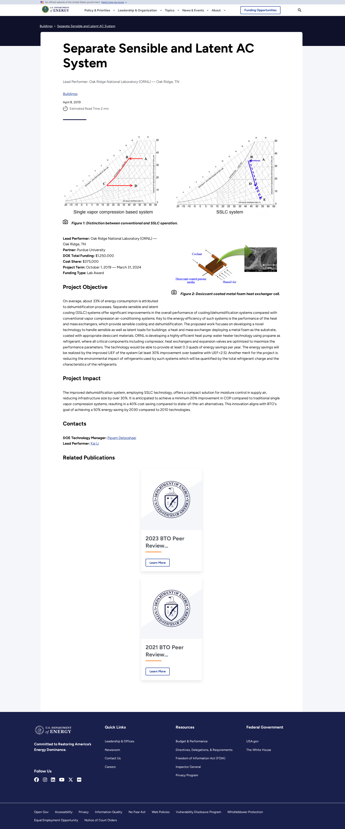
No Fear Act (137, 812)
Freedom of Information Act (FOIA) (200, 758)
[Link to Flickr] (79, 779)
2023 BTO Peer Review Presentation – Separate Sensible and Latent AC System (169, 542)
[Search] (300, 10)
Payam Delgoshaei (121, 438)
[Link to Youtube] (61, 779)
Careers (110, 767)
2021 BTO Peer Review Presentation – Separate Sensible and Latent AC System (169, 651)
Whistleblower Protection (245, 812)
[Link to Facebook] (36, 779)
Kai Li (95, 443)
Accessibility (63, 812)
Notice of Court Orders (100, 820)
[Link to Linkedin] (53, 779)
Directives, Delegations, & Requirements (204, 750)
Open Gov (41, 812)
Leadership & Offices (119, 741)
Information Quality (108, 812)
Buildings (70, 94)
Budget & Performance (192, 741)
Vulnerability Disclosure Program (198, 812)
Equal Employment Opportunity (56, 820)
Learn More (156, 563)
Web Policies (161, 812)
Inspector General (188, 767)
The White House (258, 750)
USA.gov (252, 741)
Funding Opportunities (260, 10)
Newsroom (112, 750)
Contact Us (113, 758)
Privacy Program (187, 775)
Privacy (84, 812)
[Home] (55, 11)
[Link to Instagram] (45, 779)
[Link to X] (70, 779)
